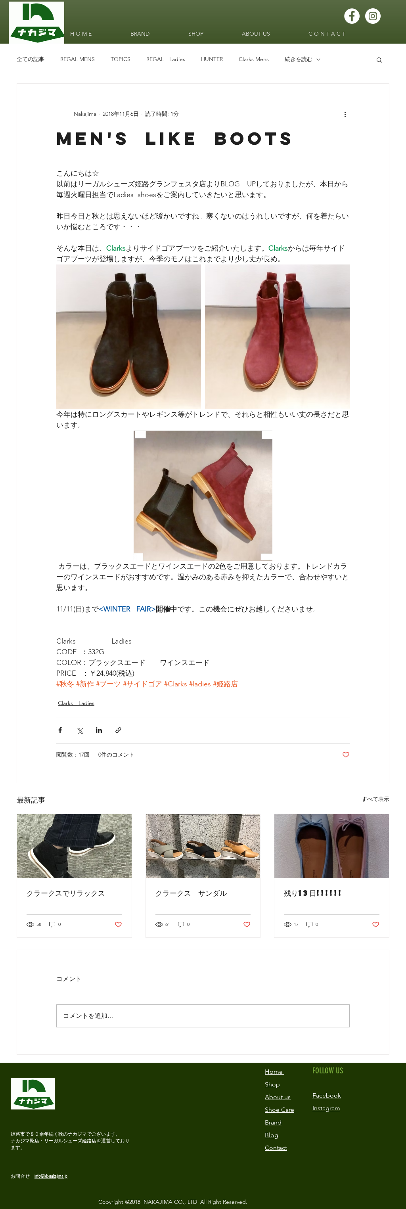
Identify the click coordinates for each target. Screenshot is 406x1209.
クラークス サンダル (191, 893)
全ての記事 (30, 59)
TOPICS (120, 59)
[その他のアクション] (345, 114)
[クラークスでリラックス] (74, 846)
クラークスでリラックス (66, 893)
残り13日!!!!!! (313, 893)
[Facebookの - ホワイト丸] (352, 16)
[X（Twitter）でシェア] (79, 730)
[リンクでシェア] (118, 730)
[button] (379, 59)
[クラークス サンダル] (203, 846)
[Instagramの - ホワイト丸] (373, 16)
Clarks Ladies (76, 703)
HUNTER (212, 59)
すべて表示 (375, 799)
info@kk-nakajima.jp (50, 1176)
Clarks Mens (254, 59)
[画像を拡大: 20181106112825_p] (277, 336)
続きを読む (298, 59)
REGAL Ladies (165, 59)
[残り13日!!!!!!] (331, 846)
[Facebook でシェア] (60, 730)
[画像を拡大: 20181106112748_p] (128, 336)
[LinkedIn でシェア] (99, 730)
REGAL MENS (77, 59)
